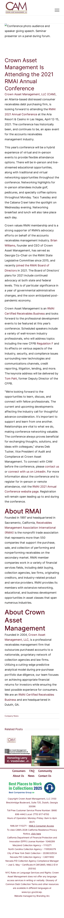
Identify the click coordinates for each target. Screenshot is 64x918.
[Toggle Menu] (57, 10)
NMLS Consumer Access (41, 825)
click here (36, 833)
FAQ (31, 771)
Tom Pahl (11, 378)
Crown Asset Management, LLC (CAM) (30, 94)
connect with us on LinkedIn (27, 471)
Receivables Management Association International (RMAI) (30, 527)
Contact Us (44, 776)
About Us (18, 776)
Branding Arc (43, 896)
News (31, 776)
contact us (52, 466)
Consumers (18, 771)
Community (45, 771)
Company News (11, 716)
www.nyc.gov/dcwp (32, 892)
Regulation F (45, 343)
